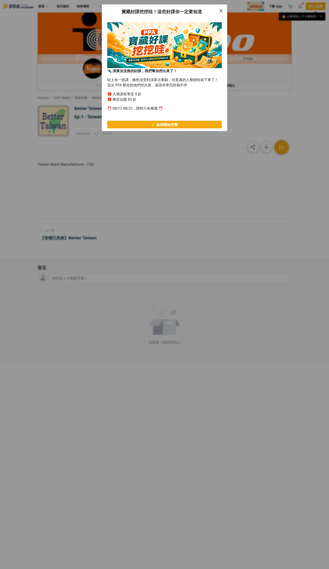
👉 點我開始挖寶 (164, 124)
